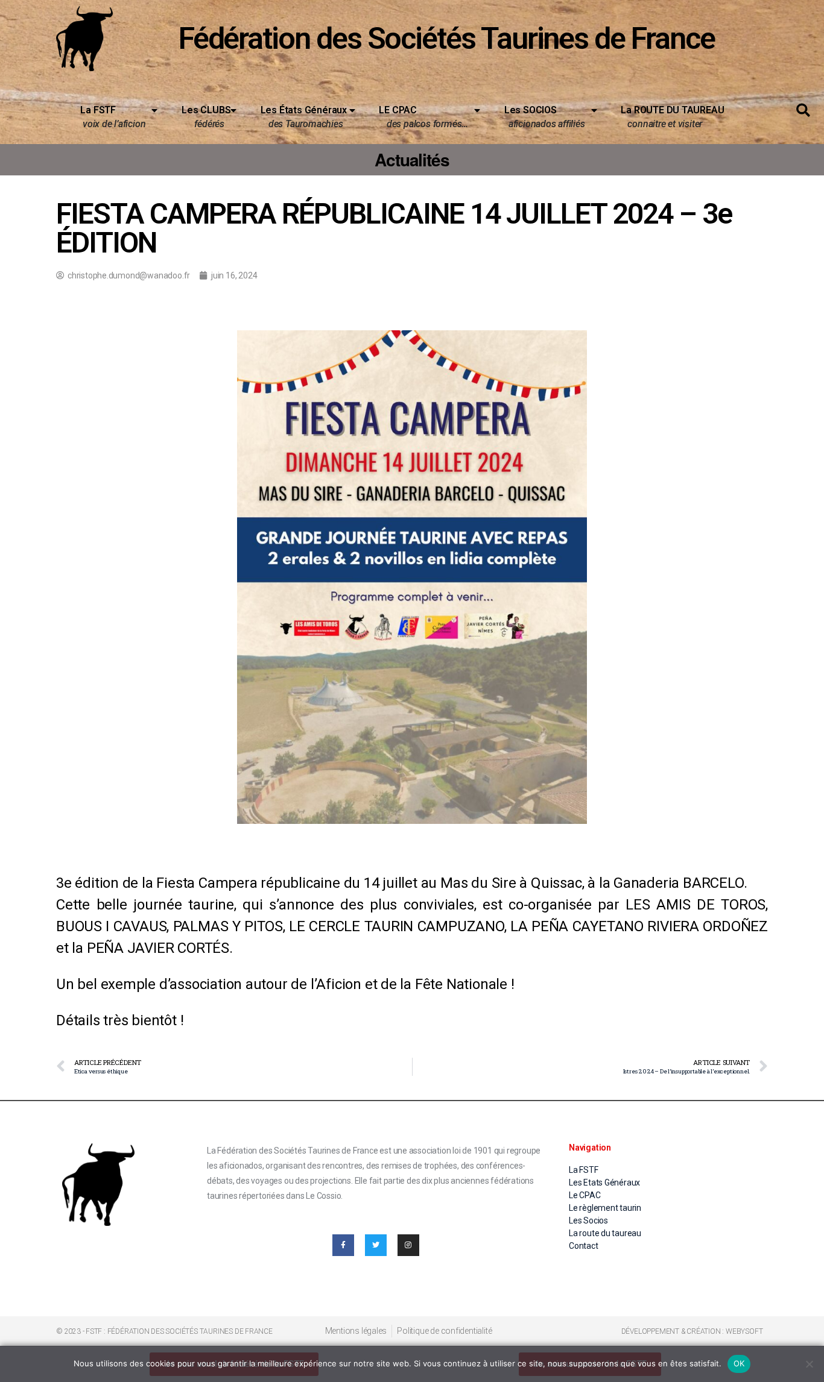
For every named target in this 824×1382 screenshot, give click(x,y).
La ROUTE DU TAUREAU (667, 117)
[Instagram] (408, 1245)
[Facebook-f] (343, 1245)
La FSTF (112, 117)
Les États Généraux (304, 117)
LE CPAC (423, 117)
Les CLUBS (206, 117)
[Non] (809, 1364)
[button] (803, 110)
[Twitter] (376, 1245)
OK (739, 1363)
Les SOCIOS (544, 117)
